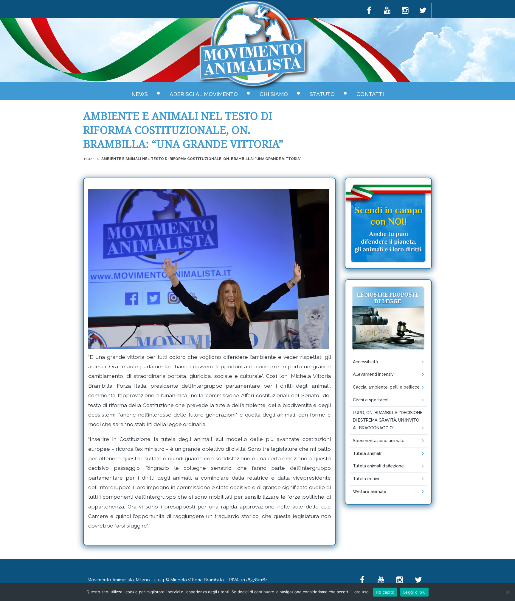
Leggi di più (414, 592)
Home (89, 159)
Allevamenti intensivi (374, 374)
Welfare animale (369, 491)
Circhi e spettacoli (371, 399)
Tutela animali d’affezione (378, 466)
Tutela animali (367, 453)
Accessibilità (365, 361)
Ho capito (385, 592)
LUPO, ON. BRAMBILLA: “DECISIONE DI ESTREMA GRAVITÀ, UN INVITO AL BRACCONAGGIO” (387, 420)
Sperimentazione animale (378, 440)
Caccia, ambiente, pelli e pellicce (386, 387)
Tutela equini (366, 478)
